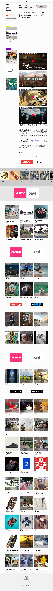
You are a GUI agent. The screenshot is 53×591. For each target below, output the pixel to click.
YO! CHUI (20, 11)
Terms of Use (26, 581)
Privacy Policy (22, 581)
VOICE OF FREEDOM (34, 140)
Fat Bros (22, 152)
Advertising (35, 581)
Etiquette (31, 581)
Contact (17, 581)
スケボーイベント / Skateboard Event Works (27, 582)
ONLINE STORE (8, 10)
